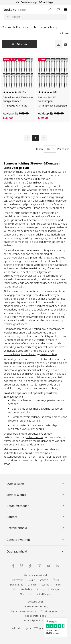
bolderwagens (45, 441)
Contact (12, 517)
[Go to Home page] (15, 9)
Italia (14, 589)
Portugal (41, 589)
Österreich (17, 580)
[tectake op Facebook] (13, 566)
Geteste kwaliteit (18, 540)
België (31, 580)
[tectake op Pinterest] (21, 566)
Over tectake (15, 484)
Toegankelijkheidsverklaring (37, 620)
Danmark (32, 584)
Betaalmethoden (18, 506)
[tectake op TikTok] (30, 566)
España (45, 584)
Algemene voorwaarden (23, 611)
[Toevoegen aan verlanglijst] (31, 59)
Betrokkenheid (17, 528)
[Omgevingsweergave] (65, 44)
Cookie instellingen (35, 615)
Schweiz (44, 580)
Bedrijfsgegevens (50, 611)
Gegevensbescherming (35, 606)
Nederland (27, 589)
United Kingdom (44, 594)
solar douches (34, 437)
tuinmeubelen (12, 354)
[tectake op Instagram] (39, 566)
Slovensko (25, 594)
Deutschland (16, 584)
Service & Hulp (17, 495)
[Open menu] (65, 9)
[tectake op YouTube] (48, 566)
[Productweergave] (58, 44)
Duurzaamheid (17, 551)
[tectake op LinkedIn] (57, 565)
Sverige (55, 589)
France (57, 584)
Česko (55, 580)
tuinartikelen (28, 354)
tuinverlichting (48, 354)
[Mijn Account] (49, 9)
